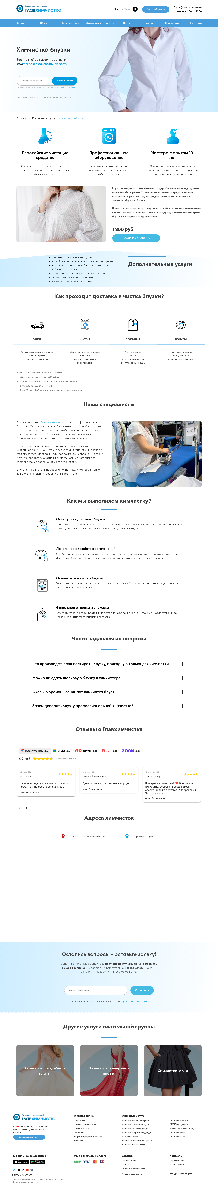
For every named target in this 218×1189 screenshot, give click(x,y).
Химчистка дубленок (179, 1125)
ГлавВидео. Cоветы (82, 1129)
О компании (79, 1121)
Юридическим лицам (181, 1174)
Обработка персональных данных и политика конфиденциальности (39, 1179)
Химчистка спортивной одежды (136, 1133)
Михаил (25, 776)
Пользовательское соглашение (25, 1182)
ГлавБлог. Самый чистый (85, 1125)
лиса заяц (152, 776)
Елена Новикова (94, 776)
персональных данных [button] (67, 87)
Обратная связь (177, 1161)
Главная (21, 118)
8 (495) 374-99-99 (190, 7)
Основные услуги (133, 1115)
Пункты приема (177, 1165)
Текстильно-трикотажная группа (137, 1141)
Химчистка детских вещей (134, 1145)
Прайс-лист (79, 1133)
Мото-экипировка (130, 1137)
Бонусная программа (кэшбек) (88, 1137)
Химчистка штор (177, 1137)
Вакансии (78, 1141)
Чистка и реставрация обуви (183, 1129)
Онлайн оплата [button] (129, 1161)
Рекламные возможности (133, 1169)
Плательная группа (44, 118)
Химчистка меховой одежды (135, 1129)
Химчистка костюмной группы (135, 1121)
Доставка (126, 1165)
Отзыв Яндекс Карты (29, 792)
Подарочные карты (132, 1174)
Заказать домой (65, 81)
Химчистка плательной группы (136, 1125)
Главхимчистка (51, 422)
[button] (155, 9)
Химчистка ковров (178, 1133)
